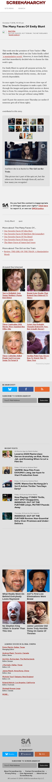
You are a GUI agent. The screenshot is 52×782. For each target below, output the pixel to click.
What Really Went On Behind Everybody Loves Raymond (13, 596)
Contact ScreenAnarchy (34, 771)
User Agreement (26, 773)
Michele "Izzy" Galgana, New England (17, 677)
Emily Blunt (10, 221)
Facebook (27, 754)
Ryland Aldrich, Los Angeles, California (18, 683)
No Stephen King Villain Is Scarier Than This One (13, 628)
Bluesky (11, 754)
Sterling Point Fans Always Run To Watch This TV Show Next (38, 358)
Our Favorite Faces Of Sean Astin (18, 239)
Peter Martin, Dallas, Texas (13, 647)
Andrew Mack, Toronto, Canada (15, 653)
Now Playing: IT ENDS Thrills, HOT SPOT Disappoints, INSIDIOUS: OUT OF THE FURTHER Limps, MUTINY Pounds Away (32, 502)
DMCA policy (38, 208)
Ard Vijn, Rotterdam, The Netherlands (18, 659)
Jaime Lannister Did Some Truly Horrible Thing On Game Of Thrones (37, 630)
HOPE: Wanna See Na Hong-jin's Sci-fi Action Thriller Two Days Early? (31, 486)
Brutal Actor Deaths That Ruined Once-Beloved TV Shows (37, 295)
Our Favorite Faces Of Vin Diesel (18, 236)
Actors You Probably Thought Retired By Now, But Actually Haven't (37, 326)
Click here (43, 206)
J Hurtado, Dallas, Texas (12, 665)
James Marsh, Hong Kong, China (15, 671)
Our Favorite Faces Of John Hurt (18, 231)
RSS (43, 754)
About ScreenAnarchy (13, 771)
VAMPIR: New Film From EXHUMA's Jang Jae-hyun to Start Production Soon (29, 472)
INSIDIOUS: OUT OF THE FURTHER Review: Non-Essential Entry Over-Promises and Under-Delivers (32, 520)
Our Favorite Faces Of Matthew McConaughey (24, 233)
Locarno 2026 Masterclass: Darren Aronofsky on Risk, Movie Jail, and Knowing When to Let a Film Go (32, 458)
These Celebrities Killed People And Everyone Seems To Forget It (12, 358)
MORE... (5, 694)
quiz (20, 221)
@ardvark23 (14, 35)
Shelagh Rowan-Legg (11, 688)
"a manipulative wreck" (12, 56)
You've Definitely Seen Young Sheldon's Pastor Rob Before (12, 295)
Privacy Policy (10, 773)
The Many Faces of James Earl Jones (19, 242)
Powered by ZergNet (43, 364)
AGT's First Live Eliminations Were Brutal (36, 596)
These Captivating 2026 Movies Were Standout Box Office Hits (13, 326)
